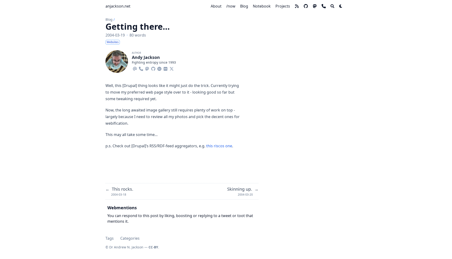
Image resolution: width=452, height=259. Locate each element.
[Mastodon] (147, 68)
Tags (109, 238)
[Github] (153, 68)
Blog (109, 19)
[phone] (324, 6)
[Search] (332, 6)
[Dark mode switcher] (341, 6)
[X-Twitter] (172, 68)
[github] (306, 6)
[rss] (297, 6)
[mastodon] (315, 6)
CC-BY (153, 247)
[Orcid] (159, 68)
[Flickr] (165, 68)
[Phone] (141, 68)
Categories (130, 238)
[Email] (135, 68)
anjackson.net (117, 6)
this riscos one (219, 145)
